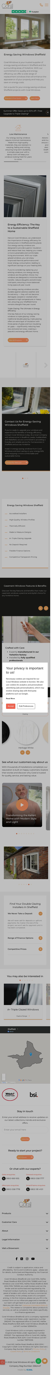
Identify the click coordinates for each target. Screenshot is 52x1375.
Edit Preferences (26, 706)
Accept (11, 706)
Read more (10, 698)
